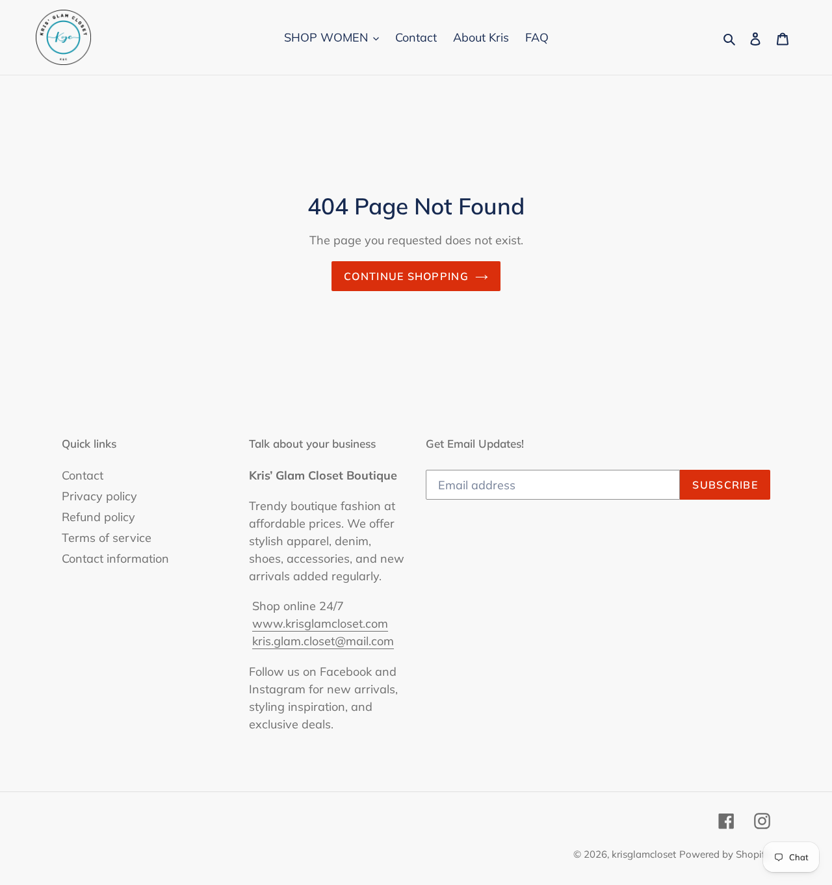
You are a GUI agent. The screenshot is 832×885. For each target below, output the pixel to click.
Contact (82, 475)
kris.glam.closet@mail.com (323, 641)
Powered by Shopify (724, 854)
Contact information (115, 558)
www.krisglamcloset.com (320, 623)
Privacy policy (99, 496)
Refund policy (98, 516)
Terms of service (106, 537)
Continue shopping (406, 276)
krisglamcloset (644, 854)
